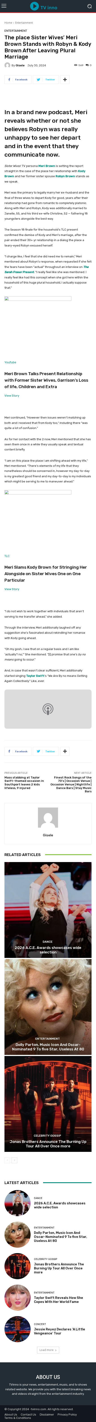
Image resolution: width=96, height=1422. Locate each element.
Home (8, 23)
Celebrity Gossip (47, 1135)
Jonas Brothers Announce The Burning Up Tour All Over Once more (48, 1143)
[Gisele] (8, 65)
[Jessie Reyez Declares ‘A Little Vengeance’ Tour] (17, 1329)
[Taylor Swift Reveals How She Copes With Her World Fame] (17, 1298)
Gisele (20, 65)
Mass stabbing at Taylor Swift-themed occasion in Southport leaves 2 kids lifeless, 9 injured (24, 783)
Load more (47, 1350)
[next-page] (14, 1160)
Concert (40, 1324)
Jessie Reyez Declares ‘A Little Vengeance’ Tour (59, 1331)
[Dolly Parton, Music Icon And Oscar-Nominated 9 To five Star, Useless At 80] (48, 1007)
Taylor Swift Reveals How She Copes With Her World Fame (58, 1300)
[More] (65, 79)
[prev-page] (7, 1160)
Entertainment (24, 23)
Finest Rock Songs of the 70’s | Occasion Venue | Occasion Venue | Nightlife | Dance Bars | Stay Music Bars (71, 784)
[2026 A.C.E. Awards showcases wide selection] (48, 910)
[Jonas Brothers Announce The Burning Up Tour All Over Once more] (48, 1104)
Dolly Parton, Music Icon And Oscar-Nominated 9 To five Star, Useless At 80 (48, 1046)
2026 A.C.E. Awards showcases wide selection (48, 949)
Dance (47, 941)
